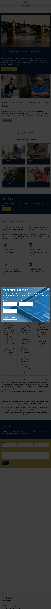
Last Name (22, 301)
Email (4, 308)
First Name (6, 301)
